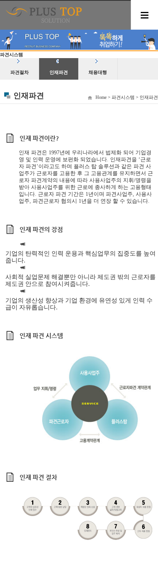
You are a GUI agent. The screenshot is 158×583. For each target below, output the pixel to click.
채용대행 (98, 72)
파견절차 (19, 72)
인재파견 (58, 72)
